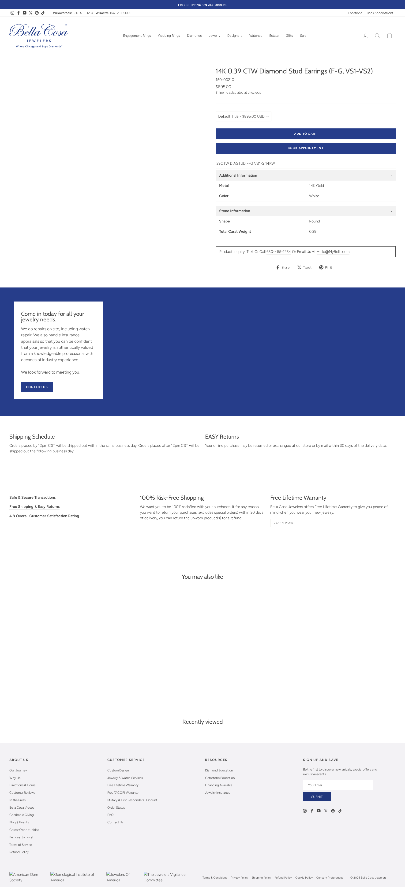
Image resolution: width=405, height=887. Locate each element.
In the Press (17, 800)
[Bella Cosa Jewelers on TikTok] (340, 810)
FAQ (110, 815)
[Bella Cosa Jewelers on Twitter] (326, 810)
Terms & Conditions (214, 877)
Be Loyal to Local (21, 837)
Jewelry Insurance (217, 792)
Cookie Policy (304, 877)
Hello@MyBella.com (333, 251)
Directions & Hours (22, 785)
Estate (274, 36)
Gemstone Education (220, 778)
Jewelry (214, 36)
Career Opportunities (24, 830)
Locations (355, 13)
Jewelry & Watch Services (125, 778)
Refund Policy (19, 852)
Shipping (222, 92)
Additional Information (238, 175)
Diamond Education (219, 770)
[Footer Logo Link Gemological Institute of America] (77, 877)
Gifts (289, 36)
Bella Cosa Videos (21, 807)
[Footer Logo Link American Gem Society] (28, 877)
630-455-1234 (83, 13)
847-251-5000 (120, 13)
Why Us (14, 778)
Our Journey (18, 770)
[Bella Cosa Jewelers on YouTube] (319, 810)
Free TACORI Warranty (123, 792)
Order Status (116, 807)
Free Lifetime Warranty (123, 785)
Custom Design (118, 770)
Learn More (284, 522)
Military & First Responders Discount (132, 800)
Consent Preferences (329, 877)
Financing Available (218, 785)
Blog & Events (19, 822)
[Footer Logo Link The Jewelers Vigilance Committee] (172, 877)
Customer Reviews (22, 792)
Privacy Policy (239, 877)
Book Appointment (380, 13)
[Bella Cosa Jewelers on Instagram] (305, 810)
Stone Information (234, 211)
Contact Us (37, 387)
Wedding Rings (169, 36)
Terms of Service (20, 845)
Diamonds (194, 36)
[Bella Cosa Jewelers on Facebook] (312, 810)
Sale (303, 36)
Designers (234, 36)
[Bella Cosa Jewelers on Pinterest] (333, 810)
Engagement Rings (137, 36)
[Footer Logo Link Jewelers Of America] (123, 877)
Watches (255, 36)
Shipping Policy (261, 877)
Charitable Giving (21, 815)
